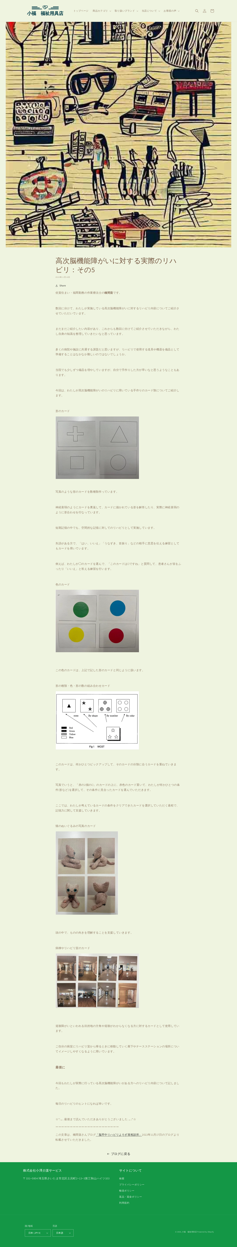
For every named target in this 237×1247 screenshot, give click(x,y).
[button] (102, 10)
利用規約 (124, 1202)
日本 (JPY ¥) (34, 1232)
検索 (121, 1178)
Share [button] (63, 285)
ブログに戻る (120, 1154)
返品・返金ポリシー (130, 1196)
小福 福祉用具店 (189, 1232)
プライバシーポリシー (132, 1184)
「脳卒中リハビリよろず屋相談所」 (119, 1135)
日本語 (59, 1232)
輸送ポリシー (126, 1190)
